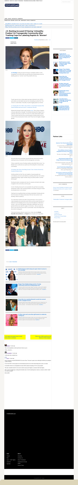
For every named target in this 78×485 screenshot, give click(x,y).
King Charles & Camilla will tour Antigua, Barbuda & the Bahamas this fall (64, 160)
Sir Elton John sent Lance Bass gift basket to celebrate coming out (65, 85)
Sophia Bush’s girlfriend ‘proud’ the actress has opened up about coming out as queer (23, 23)
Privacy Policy (57, 217)
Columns (9, 461)
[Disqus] (28, 359)
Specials (8, 463)
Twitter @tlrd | (56, 199)
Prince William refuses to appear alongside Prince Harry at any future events (65, 151)
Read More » (39, 274)
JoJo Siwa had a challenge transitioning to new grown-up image (65, 100)
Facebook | (62, 199)
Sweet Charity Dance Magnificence (65, 167)
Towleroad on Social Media (60, 216)
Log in (43, 478)
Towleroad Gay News (39, 5)
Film (8, 457)
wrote (31, 110)
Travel (8, 456)
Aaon (10, 261)
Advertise (56, 211)
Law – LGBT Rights (11, 459)
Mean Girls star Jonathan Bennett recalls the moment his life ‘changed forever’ (65, 78)
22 (49, 39)
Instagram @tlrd (68, 199)
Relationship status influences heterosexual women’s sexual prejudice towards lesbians (65, 93)
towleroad (14, 261)
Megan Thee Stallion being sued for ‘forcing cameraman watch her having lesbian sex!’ (23, 27)
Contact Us (56, 213)
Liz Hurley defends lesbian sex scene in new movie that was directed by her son (64, 107)
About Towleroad (58, 214)
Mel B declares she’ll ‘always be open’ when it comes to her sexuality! (20, 25)
